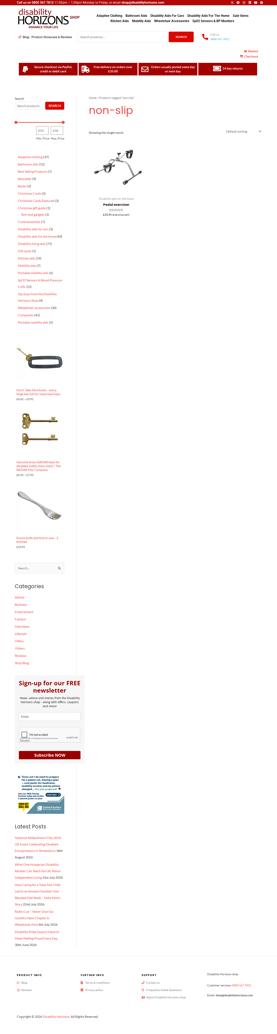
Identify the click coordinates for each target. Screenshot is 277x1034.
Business (21, 604)
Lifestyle (21, 634)
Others (20, 648)
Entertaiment (24, 612)
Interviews (22, 626)
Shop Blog (22, 663)
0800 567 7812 (43, 2)
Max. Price (57, 138)
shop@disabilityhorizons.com (234, 995)
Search (181, 37)
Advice (19, 597)
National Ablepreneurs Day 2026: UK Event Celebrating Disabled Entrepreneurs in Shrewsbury (38, 844)
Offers (19, 641)
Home (93, 98)
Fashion (20, 619)
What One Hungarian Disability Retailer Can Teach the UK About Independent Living (38, 870)
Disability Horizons (56, 1016)
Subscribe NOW (49, 755)
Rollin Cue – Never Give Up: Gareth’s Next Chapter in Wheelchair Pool (34, 918)
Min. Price (42, 138)
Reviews (20, 656)
